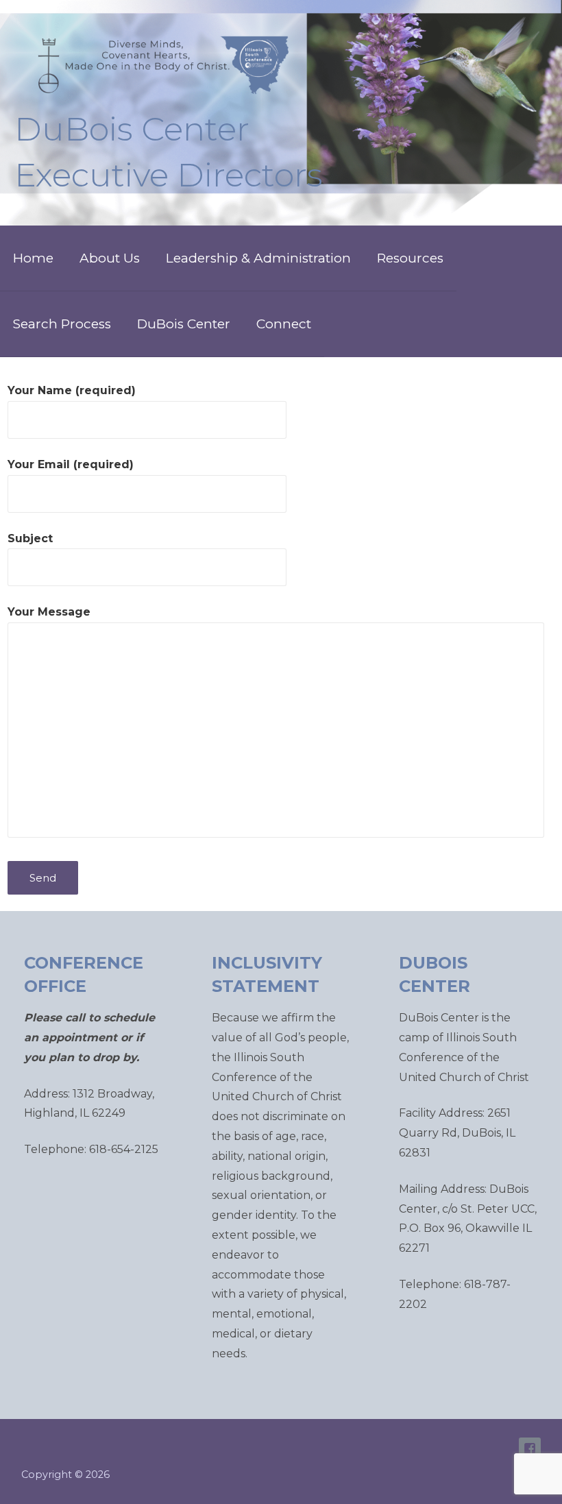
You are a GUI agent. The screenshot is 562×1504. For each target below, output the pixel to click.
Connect (283, 324)
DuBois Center (183, 324)
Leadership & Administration (258, 258)
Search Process (62, 324)
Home (33, 258)
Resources (410, 258)
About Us (110, 258)
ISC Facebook (530, 1448)
